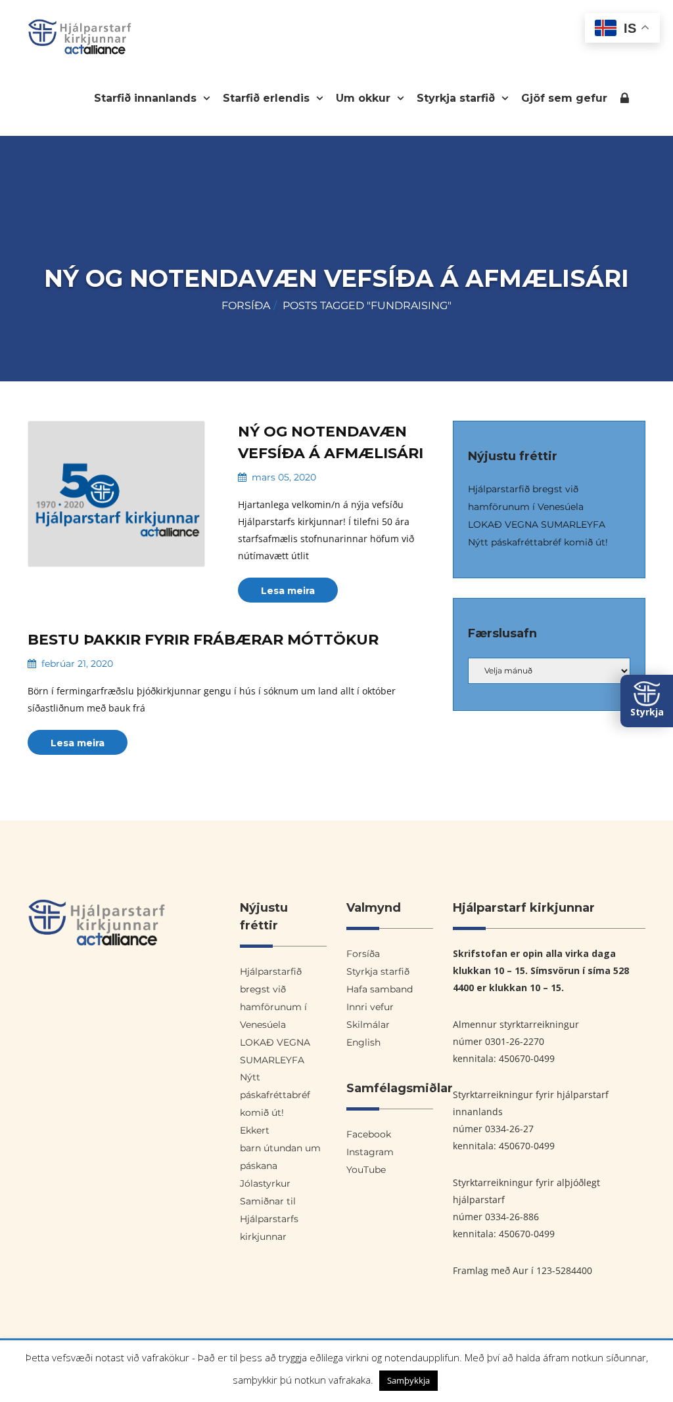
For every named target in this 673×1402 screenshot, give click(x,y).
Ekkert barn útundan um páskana (280, 1148)
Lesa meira (288, 591)
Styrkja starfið (457, 98)
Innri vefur (625, 101)
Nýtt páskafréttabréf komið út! (538, 542)
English (363, 1042)
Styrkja (647, 712)
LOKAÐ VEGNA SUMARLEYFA (536, 524)
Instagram (370, 1152)
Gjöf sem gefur (564, 98)
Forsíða (245, 305)
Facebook (368, 1134)
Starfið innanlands (147, 98)
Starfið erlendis (268, 98)
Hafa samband (379, 989)
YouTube (366, 1170)
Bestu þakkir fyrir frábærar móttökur (203, 639)
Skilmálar (368, 1024)
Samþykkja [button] (408, 1380)
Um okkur (365, 98)
